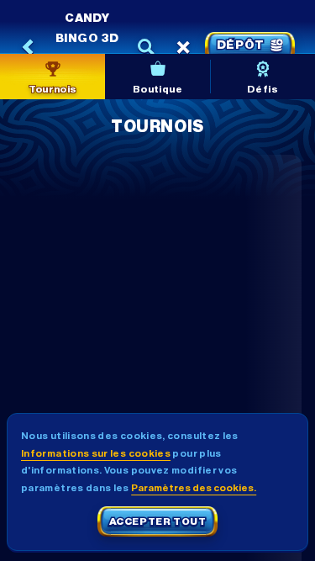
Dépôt (241, 45)
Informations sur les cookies (96, 453)
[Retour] (28, 47)
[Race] (183, 47)
